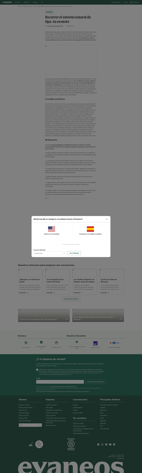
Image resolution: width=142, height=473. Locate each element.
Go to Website (74, 253)
